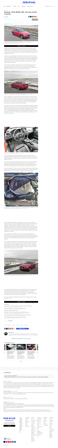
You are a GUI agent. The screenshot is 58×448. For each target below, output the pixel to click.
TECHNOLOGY (39, 417)
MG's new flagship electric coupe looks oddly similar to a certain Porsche (21, 353)
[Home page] (29, 3)
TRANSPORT (23, 6)
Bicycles (45, 421)
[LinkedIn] (32, 16)
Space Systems (27, 426)
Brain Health (51, 428)
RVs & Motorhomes (33, 437)
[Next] (37, 352)
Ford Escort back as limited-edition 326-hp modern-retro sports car (10, 353)
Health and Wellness (51, 437)
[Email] (37, 16)
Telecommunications (40, 433)
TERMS (20, 427)
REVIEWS (20, 424)
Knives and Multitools (32, 432)
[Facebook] (29, 16)
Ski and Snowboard (32, 439)
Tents (32, 441)
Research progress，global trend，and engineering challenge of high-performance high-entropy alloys (16, 312)
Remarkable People (39, 432)
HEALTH (51, 426)
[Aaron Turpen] (6, 333)
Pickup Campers (33, 435)
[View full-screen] (37, 19)
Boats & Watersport (32, 425)
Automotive (5, 10)
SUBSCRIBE (47, 6)
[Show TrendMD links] (37, 320)
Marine (45, 422)
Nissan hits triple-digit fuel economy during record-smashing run (31, 353)
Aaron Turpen (11, 332)
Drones (38, 422)
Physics (51, 425)
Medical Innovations (51, 435)
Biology (51, 422)
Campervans (33, 427)
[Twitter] (30, 16)
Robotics (26, 425)
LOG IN (51, 6)
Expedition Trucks (33, 430)
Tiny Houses (33, 422)
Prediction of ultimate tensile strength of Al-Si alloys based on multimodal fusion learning (15, 317)
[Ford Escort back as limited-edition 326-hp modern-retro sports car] (11, 347)
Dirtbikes (32, 429)
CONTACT (20, 429)
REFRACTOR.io (52, 417)
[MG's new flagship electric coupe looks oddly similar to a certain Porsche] (21, 347)
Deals (38, 436)
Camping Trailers (33, 428)
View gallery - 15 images (21, 301)
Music (38, 428)
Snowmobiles (33, 440)
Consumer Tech (39, 421)
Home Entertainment (40, 426)
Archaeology (51, 420)
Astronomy (51, 421)
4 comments (23, 328)
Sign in (6, 375)
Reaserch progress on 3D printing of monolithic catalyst (11, 310)
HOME (4, 6)
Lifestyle (38, 427)
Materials (26, 422)
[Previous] (5, 352)
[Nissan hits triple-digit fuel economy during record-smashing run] (31, 347)
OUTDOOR (14, 6)
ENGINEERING (9, 6)
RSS (20, 430)
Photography (39, 431)
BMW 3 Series (8, 298)
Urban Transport (46, 425)
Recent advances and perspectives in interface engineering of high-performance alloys (15, 308)
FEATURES (20, 423)
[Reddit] (34, 16)
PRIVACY (20, 428)
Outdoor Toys (33, 421)
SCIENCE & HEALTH (30, 6)
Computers (38, 420)
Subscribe (9, 425)
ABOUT (20, 420)
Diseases (51, 433)
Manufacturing (27, 421)
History (38, 425)
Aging (50, 427)
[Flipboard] (35, 16)
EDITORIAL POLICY (21, 422)
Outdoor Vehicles (33, 420)
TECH (19, 6)
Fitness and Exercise (51, 431)
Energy (26, 420)
